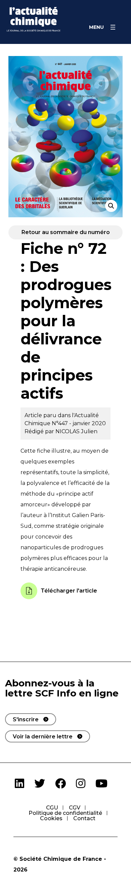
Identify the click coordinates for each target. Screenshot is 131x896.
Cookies (51, 818)
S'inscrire (26, 719)
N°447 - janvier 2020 (79, 423)
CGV (74, 807)
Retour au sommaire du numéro (65, 232)
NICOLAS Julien (76, 431)
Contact (84, 818)
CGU (52, 807)
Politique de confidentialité (65, 813)
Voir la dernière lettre (43, 736)
